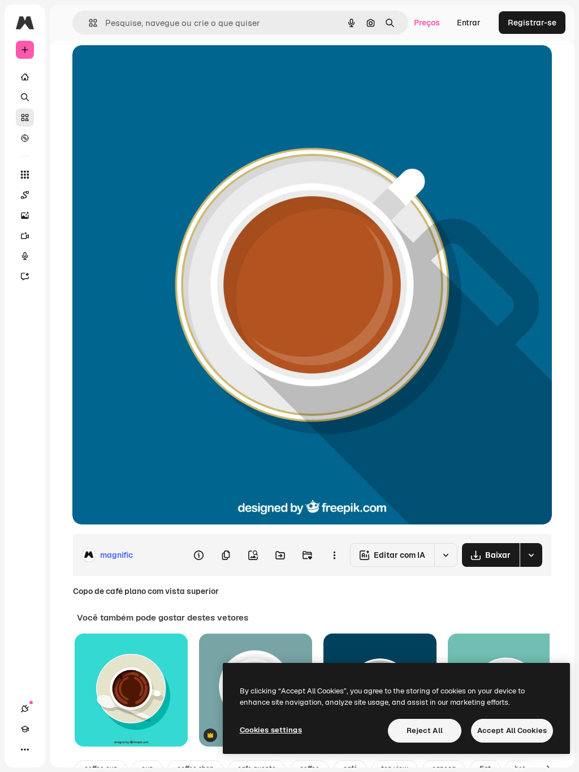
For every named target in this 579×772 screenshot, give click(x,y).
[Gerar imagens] (25, 215)
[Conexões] (25, 709)
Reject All (425, 730)
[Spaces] (25, 195)
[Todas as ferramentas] (25, 175)
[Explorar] (25, 138)
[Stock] (25, 118)
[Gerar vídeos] (25, 236)
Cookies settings (271, 730)
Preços (427, 23)
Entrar (469, 23)
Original (145, 66)
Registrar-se (532, 23)
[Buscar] (25, 97)
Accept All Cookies (512, 730)
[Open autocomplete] (88, 23)
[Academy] (25, 729)
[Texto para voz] (25, 256)
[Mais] (25, 749)
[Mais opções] (334, 555)
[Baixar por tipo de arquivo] (531, 555)
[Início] (25, 77)
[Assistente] (25, 276)
